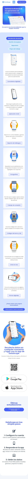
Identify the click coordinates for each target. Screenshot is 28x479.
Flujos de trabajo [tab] (15, 49)
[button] (14, 2)
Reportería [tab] (15, 45)
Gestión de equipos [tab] (15, 42)
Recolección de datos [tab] (15, 38)
